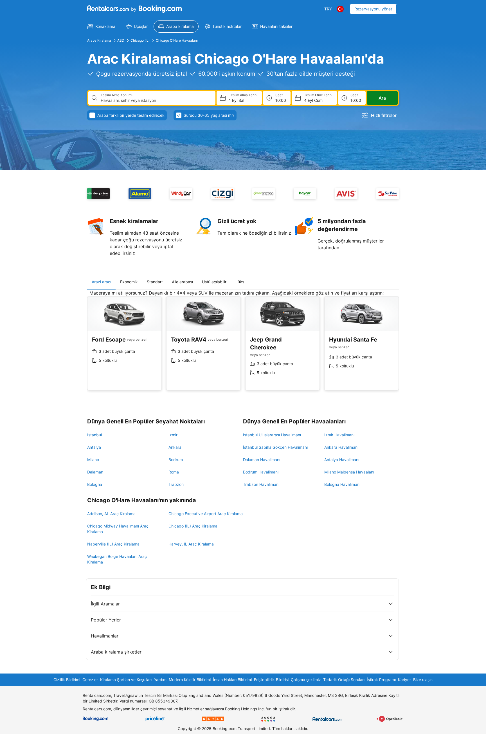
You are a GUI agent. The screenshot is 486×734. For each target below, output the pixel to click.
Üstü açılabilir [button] (214, 281)
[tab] (101, 282)
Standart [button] (155, 281)
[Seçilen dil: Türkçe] (340, 9)
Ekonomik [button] (129, 281)
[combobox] (156, 100)
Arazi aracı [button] (101, 281)
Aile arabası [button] (182, 281)
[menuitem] (101, 26)
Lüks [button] (239, 281)
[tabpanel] (243, 344)
